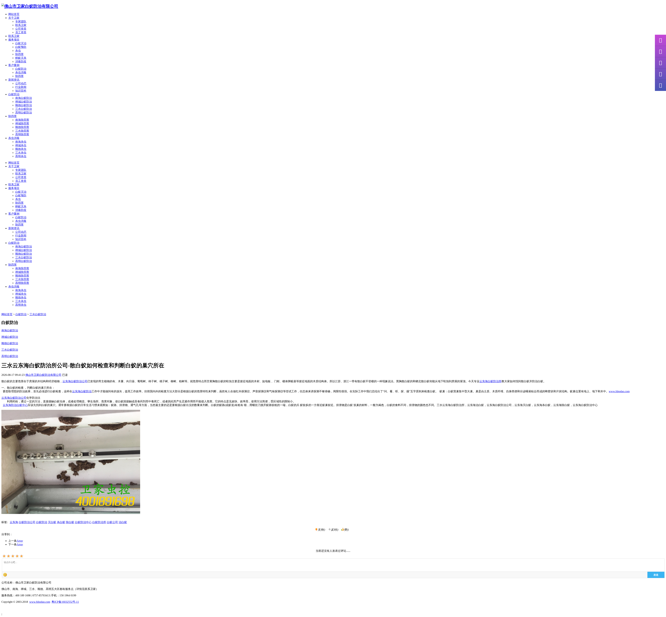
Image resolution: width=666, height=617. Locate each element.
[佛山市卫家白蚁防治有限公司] (29, 6)
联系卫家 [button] (13, 36)
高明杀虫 (20, 156)
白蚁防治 (20, 68)
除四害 (19, 54)
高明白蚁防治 (23, 112)
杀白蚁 (61, 522)
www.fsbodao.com (619, 391)
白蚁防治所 (99, 522)
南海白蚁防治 (23, 97)
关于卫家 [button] (13, 17)
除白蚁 (70, 522)
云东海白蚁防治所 (490, 381)
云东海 (14, 522)
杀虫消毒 (20, 72)
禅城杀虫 (20, 145)
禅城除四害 (22, 123)
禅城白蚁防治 (23, 101)
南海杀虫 (20, 141)
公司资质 (20, 28)
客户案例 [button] (13, 65)
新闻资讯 (13, 228)
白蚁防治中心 (83, 522)
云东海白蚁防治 (82, 391)
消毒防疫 (20, 61)
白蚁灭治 (20, 43)
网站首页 (13, 14)
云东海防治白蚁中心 (15, 405)
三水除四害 (22, 130)
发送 (656, 574)
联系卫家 (20, 25)
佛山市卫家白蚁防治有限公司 (43, 374)
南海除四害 (22, 119)
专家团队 (20, 21)
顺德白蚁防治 (23, 105)
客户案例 (13, 213)
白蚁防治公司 (27, 522)
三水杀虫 (20, 152)
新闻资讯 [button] (13, 79)
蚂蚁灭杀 (20, 57)
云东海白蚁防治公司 (74, 381)
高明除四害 (22, 134)
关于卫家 (13, 166)
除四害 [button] (12, 116)
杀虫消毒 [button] (13, 138)
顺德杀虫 (20, 148)
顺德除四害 (22, 127)
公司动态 (20, 83)
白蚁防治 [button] (13, 94)
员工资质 (20, 32)
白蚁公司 (112, 522)
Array (20, 540)
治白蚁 (123, 522)
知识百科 (20, 90)
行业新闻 (20, 87)
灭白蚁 (52, 522)
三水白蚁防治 (23, 108)
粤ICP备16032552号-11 (65, 601)
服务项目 (13, 188)
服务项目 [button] (13, 39)
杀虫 (18, 50)
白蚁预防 (20, 46)
